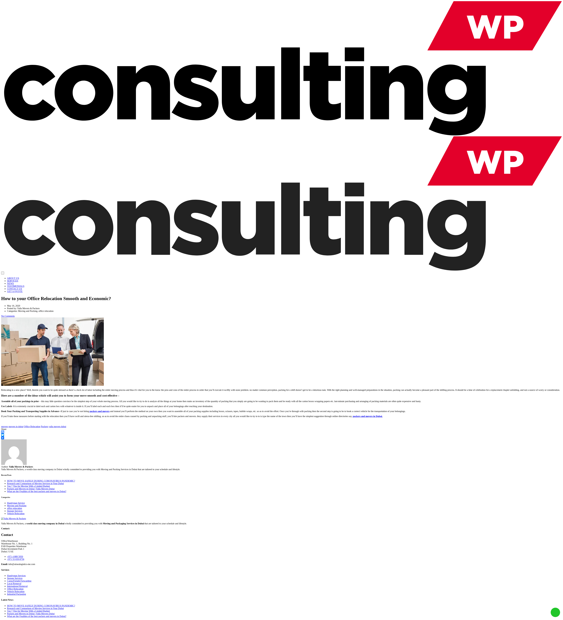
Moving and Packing (16, 505)
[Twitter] (281, 434)
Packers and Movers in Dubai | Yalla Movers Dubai (31, 488)
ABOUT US (13, 278)
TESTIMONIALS (15, 286)
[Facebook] (281, 432)
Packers (44, 426)
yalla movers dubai (57, 426)
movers (4, 426)
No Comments (8, 316)
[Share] (281, 437)
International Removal (17, 586)
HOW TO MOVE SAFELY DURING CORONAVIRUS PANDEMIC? (41, 481)
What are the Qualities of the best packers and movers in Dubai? (36, 491)
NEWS (10, 283)
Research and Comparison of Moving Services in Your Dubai (35, 483)
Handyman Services (16, 575)
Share (3, 429)
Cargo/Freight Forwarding (19, 581)
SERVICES (12, 281)
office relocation (14, 508)
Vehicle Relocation (15, 513)
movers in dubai (16, 426)
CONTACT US (14, 288)
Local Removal (14, 583)
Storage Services (14, 511)
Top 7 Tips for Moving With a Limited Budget (28, 486)
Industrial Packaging (16, 594)
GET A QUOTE (15, 291)
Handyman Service (16, 503)
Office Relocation (32, 426)
